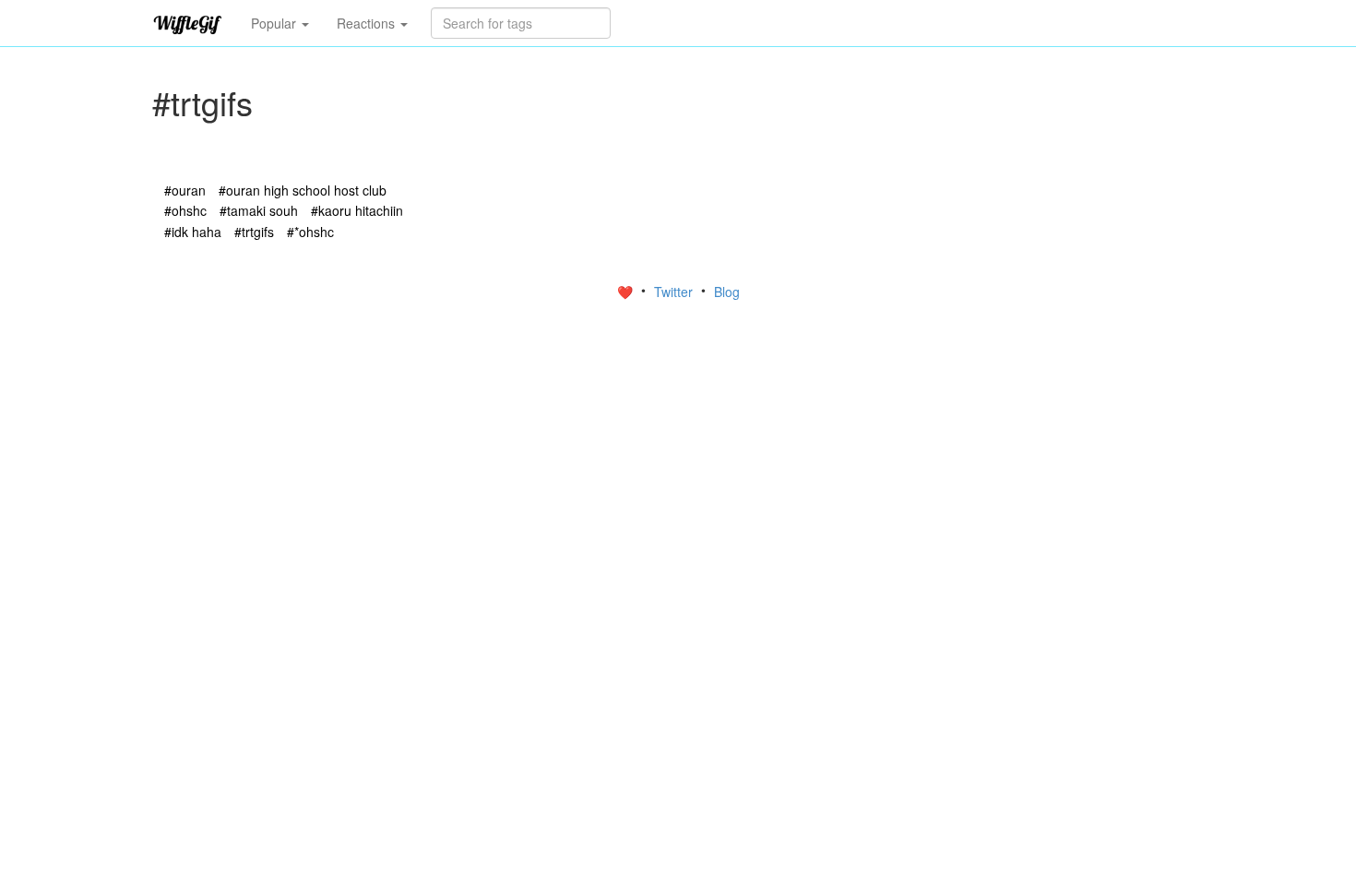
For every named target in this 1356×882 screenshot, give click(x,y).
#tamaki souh (259, 210)
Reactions (367, 23)
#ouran (185, 190)
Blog (727, 291)
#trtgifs (254, 231)
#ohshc (185, 210)
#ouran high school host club (303, 190)
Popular (275, 23)
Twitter (675, 291)
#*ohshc (310, 231)
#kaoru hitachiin (357, 210)
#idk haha (192, 231)
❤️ (626, 291)
